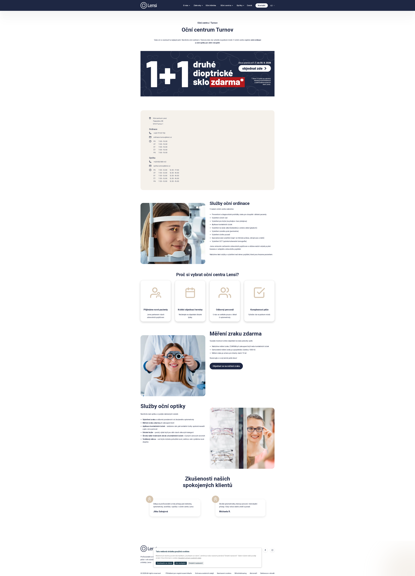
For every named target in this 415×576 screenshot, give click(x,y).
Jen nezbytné (180, 563)
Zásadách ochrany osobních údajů (189, 558)
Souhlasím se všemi (164, 563)
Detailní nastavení (196, 563)
